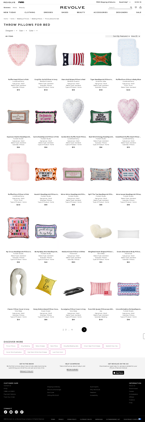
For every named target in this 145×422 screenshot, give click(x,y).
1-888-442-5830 (9, 391)
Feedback (93, 392)
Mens (15, 7)
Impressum (99, 419)
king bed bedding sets (71, 346)
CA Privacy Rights (86, 419)
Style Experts (94, 387)
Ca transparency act (113, 419)
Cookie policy (71, 419)
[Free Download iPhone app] (118, 374)
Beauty (22, 7)
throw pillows (10, 346)
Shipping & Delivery (53, 387)
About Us (132, 385)
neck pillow (54, 346)
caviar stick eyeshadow (14, 352)
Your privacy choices (131, 419)
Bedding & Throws (23, 19)
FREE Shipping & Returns (105, 2)
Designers (122, 12)
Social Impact (133, 388)
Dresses (48, 12)
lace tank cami (58, 352)
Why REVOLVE (95, 389)
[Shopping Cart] (140, 7)
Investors (132, 400)
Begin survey (72, 369)
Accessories (101, 12)
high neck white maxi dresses (37, 352)
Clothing (30, 12)
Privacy (61, 419)
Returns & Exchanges (54, 389)
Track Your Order (9, 397)
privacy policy (26, 371)
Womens (7, 7)
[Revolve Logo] (72, 9)
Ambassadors (133, 394)
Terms (53, 419)
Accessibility (94, 395)
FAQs (5, 388)
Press (130, 402)
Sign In (138, 2)
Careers (131, 391)
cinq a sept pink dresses (92, 346)
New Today (10, 12)
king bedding (25, 346)
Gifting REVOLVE (53, 395)
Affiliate (131, 397)
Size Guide (50, 392)
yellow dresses (40, 346)
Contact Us (7, 385)
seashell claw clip (112, 346)
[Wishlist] (136, 7)
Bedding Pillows (37, 19)
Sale (138, 12)
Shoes (65, 12)
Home (6, 19)
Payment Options (10, 394)
